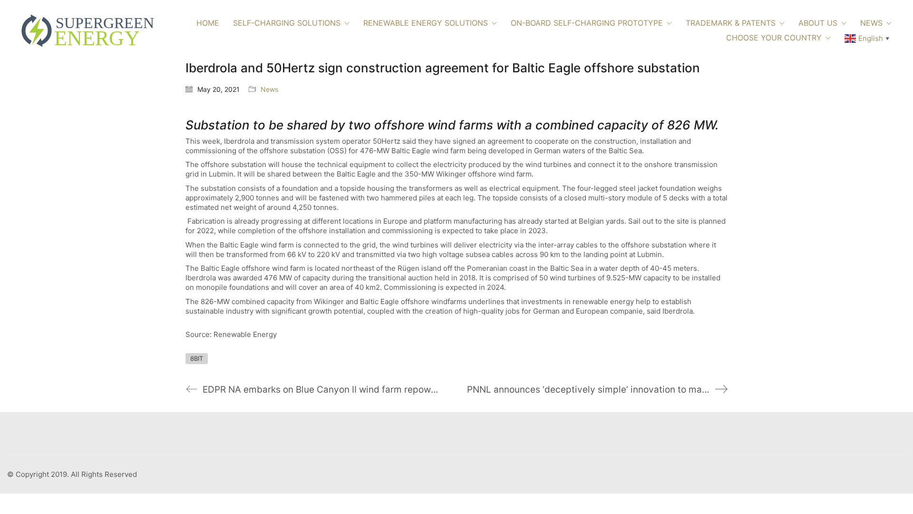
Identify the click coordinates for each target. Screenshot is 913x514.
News (269, 89)
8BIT (196, 358)
